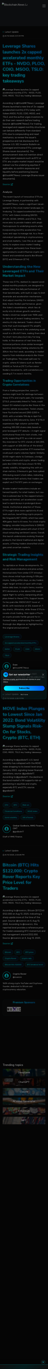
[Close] (43, 675)
